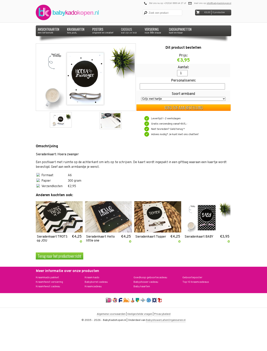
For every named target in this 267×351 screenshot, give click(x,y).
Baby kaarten (142, 286)
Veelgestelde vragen (139, 314)
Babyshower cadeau (146, 282)
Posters (102, 30)
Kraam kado (92, 277)
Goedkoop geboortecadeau (150, 277)
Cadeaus (129, 30)
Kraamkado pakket (47, 277)
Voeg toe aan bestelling (183, 107)
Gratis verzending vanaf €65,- (169, 124)
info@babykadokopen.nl (219, 3)
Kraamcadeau (93, 286)
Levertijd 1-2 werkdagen (166, 118)
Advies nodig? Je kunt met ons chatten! (175, 134)
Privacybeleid (162, 314)
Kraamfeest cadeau (48, 286)
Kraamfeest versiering (49, 282)
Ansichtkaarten (48, 30)
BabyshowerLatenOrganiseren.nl (165, 320)
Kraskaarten (75, 30)
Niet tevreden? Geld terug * (168, 129)
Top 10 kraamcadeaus (195, 282)
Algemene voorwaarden (111, 314)
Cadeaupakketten (180, 30)
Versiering (153, 30)
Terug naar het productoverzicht (59, 256)
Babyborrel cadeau (96, 282)
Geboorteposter (192, 277)
